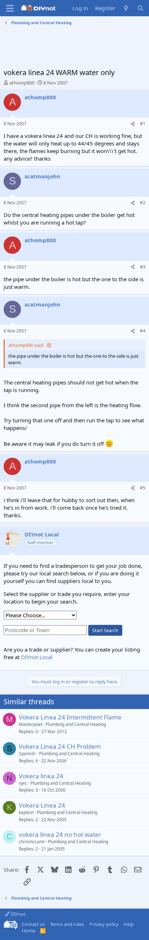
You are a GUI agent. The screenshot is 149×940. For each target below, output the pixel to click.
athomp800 (21, 82)
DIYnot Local (36, 657)
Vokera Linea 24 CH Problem (60, 746)
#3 (142, 267)
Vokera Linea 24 (42, 805)
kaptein (26, 812)
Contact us (33, 924)
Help (129, 924)
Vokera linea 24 (41, 776)
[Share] (132, 124)
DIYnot (18, 914)
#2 (142, 203)
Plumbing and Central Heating (76, 724)
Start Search (105, 630)
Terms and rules (67, 924)
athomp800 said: (26, 345)
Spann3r (27, 753)
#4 (142, 331)
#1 (142, 124)
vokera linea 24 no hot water (60, 834)
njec (23, 783)
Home (28, 930)
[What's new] (126, 8)
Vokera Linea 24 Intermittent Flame (70, 717)
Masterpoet (30, 724)
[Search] (140, 8)
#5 (142, 488)
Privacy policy (104, 924)
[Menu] (9, 8)
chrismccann (31, 842)
